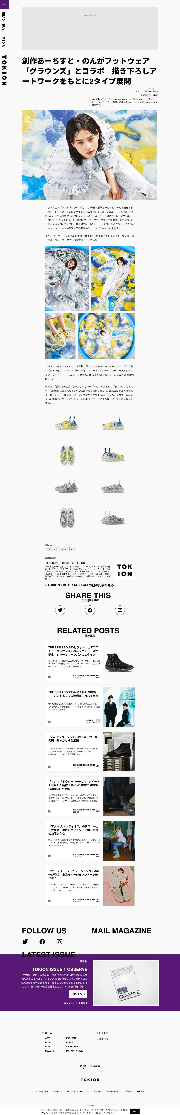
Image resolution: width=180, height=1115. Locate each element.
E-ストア (103, 1033)
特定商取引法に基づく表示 (78, 1091)
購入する (77, 994)
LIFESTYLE (72, 1046)
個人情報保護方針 (113, 1091)
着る (156, 95)
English (95, 1066)
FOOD (48, 1046)
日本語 (83, 1066)
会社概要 (141, 1091)
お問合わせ (57, 1091)
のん (72, 549)
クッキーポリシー (86, 1112)
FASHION (146, 95)
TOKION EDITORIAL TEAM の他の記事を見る (80, 585)
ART (47, 1038)
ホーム (48, 1033)
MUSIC (48, 1042)
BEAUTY (49, 1050)
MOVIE (69, 1042)
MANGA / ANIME (74, 1050)
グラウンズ (51, 549)
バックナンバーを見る (74, 1003)
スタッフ (103, 1039)
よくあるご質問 (41, 1091)
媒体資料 (129, 1091)
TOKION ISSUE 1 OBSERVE (59, 969)
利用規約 (97, 1091)
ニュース (63, 549)
